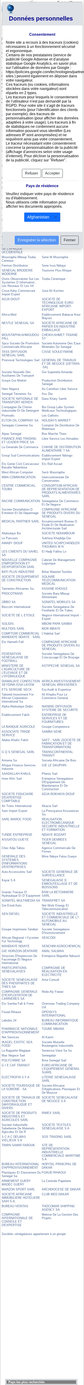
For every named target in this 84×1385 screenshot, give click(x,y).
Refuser (31, 173)
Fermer (70, 240)
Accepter (52, 173)
